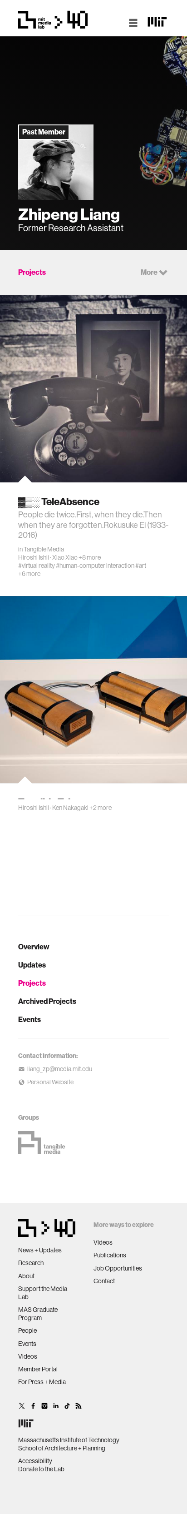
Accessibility (35, 1460)
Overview (33, 947)
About (26, 1276)
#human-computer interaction (95, 565)
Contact (104, 1281)
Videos (27, 1356)
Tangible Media (44, 549)
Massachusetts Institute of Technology (68, 1440)
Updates (32, 965)
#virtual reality (36, 565)
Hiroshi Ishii (33, 557)
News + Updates (40, 1250)
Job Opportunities (118, 1268)
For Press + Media (42, 1381)
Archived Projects (47, 1001)
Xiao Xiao (65, 557)
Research (31, 1262)
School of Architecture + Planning (61, 1448)
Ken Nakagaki (70, 807)
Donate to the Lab (41, 1469)
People (27, 1330)
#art (140, 565)
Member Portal (38, 1369)
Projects (32, 983)
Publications (110, 1255)
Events (29, 1019)
